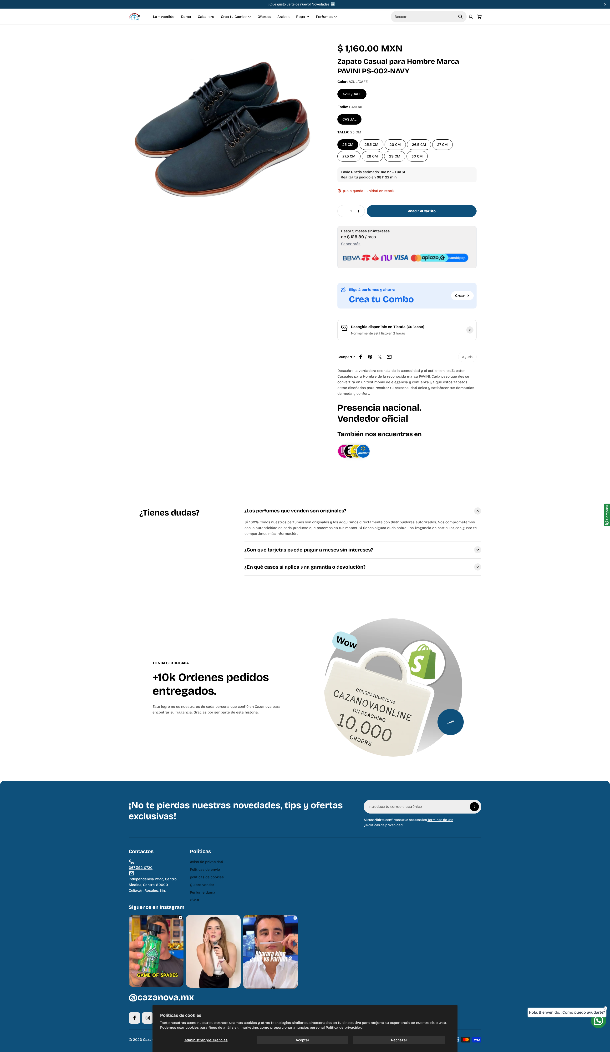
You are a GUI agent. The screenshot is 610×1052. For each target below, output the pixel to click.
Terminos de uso (440, 820)
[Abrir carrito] (479, 16)
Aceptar (302, 1040)
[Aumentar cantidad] (360, 211)
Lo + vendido (163, 17)
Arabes (283, 17)
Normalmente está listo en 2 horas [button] (378, 333)
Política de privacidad (344, 1027)
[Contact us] (598, 1020)
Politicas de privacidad (384, 825)
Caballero (206, 17)
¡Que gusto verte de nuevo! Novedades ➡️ (301, 4)
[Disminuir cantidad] (342, 211)
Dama (186, 17)
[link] (467, 357)
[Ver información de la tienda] (469, 330)
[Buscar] (460, 16)
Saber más (351, 244)
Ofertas (264, 17)
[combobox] (429, 16)
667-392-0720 (140, 867)
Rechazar (399, 1040)
